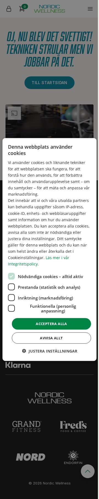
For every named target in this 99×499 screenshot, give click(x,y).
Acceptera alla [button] (51, 323)
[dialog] (49, 249)
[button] (49, 351)
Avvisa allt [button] (51, 337)
